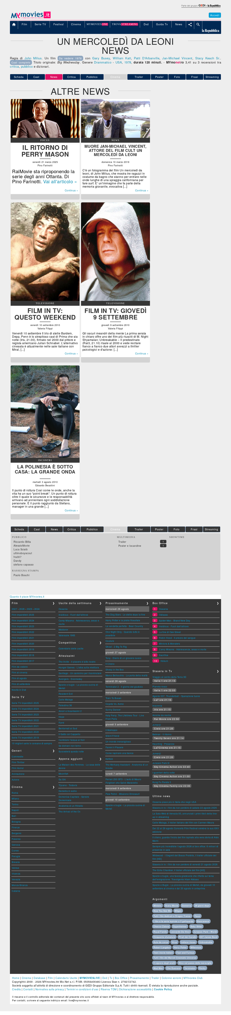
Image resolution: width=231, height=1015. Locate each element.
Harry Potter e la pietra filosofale (123, 620)
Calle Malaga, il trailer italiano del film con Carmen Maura (183, 822)
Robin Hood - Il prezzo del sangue (177, 637)
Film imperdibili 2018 (23, 655)
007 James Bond (208, 936)
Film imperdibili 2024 (23, 620)
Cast (36, 77)
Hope (61, 716)
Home (15, 978)
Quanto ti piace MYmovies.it (27, 596)
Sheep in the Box (115, 669)
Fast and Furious (185, 952)
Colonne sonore (171, 978)
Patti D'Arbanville (146, 58)
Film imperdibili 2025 (23, 614)
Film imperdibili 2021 (23, 637)
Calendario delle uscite (71, 648)
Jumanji (156, 724)
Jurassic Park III (160, 762)
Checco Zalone (161, 926)
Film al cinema (19, 672)
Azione (15, 779)
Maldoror (63, 629)
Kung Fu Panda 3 (161, 782)
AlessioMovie (22, 545)
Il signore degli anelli (164, 962)
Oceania (63, 608)
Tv (111, 978)
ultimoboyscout (23, 553)
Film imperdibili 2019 (23, 649)
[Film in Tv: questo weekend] (45, 300)
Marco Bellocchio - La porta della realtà (127, 675)
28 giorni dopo (202, 905)
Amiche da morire (161, 715)
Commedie (17, 756)
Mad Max (158, 968)
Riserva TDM (109, 989)
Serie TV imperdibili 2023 (25, 714)
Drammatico (102, 62)
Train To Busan (113, 698)
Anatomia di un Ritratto (71, 805)
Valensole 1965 (67, 635)
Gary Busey (101, 58)
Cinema (26, 978)
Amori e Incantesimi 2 (70, 711)
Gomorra (186, 905)
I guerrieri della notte (163, 772)
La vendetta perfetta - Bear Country (124, 626)
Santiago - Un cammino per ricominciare (80, 673)
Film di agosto (19, 678)
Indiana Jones (188, 942)
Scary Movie (171, 905)
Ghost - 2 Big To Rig (116, 646)
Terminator (189, 968)
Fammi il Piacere (114, 747)
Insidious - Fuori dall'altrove (73, 614)
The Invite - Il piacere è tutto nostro (77, 661)
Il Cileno (110, 663)
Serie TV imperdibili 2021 (25, 725)
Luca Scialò (21, 549)
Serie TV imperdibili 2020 (25, 731)
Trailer (139, 77)
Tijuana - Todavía (68, 785)
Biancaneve (203, 921)
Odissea (163, 614)
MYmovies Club (193, 978)
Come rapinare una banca (120, 753)
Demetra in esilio (68, 790)
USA (119, 62)
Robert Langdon (162, 947)
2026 (22, 608)
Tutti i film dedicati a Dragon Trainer (172, 916)
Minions (158, 905)
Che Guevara (173, 968)
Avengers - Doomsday (70, 678)
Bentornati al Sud (68, 728)
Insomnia (157, 705)
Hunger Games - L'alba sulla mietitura (79, 667)
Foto (177, 77)
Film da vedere (20, 666)
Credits (16, 989)
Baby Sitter (196, 926)
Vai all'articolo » (60, 181)
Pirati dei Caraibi (187, 936)
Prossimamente (139, 978)
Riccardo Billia (22, 541)
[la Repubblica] (200, 8)
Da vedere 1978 (70, 58)
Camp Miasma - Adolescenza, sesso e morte (182, 649)
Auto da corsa (161, 942)
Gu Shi (62, 779)
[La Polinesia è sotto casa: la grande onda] (45, 457)
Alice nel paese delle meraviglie (195, 962)
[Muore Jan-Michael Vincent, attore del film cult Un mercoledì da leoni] (115, 137)
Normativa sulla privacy (49, 989)
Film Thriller (18, 762)
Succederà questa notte (71, 751)
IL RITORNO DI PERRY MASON (45, 151)
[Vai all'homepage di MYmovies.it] (30, 18)
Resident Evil (66, 693)
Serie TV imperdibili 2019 (25, 737)
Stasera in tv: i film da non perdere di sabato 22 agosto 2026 (184, 807)
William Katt (122, 58)
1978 (127, 62)
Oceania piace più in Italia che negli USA (174, 801)
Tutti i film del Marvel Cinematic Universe (175, 957)
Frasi (194, 77)
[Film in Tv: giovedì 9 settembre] (115, 300)
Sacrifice (163, 655)
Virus (174, 942)
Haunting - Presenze (163, 743)
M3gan (178, 910)
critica (14, 66)
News (54, 529)
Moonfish (63, 773)
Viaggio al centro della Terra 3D (169, 676)
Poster (159, 77)
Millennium (196, 947)
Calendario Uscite (66, 978)
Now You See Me (162, 910)
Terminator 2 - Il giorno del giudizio (124, 686)
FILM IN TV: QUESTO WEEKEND (45, 314)
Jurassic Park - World (205, 931)
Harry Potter (180, 947)
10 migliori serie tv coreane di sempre (32, 743)
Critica (71, 77)
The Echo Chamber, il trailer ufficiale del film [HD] (178, 870)
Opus (197, 916)
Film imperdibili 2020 (23, 643)
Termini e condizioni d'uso (82, 989)
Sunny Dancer (113, 709)
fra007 (17, 557)
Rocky (202, 968)
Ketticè (109, 758)
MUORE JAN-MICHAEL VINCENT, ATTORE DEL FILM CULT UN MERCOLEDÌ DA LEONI (115, 150)
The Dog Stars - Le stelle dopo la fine (125, 614)
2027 (14, 608)
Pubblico (92, 77)
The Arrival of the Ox (69, 811)
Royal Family (160, 931)
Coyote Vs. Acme (115, 703)
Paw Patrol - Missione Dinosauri (123, 793)
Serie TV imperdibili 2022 (25, 720)
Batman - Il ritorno (162, 734)
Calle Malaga (66, 699)
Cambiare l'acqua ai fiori (72, 739)
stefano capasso (24, 564)
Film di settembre (21, 683)
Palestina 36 (65, 705)
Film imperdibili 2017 (23, 660)
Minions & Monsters (169, 643)
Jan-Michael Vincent (177, 58)
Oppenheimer (180, 926)
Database (39, 978)
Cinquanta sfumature (164, 936)
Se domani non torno (70, 745)
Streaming (212, 77)
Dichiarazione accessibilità (135, 989)
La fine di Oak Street (170, 631)
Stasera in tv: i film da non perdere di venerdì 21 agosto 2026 (185, 864)
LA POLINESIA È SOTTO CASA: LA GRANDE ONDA (45, 469)
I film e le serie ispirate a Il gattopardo (173, 921)
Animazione (18, 773)
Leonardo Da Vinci (180, 931)
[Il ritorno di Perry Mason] (45, 137)
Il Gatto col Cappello (69, 734)
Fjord (61, 722)
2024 (37, 608)
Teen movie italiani (163, 952)
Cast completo (20, 62)
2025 (29, 608)
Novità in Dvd (19, 689)
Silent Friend (112, 735)
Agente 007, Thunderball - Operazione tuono (176, 696)
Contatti (28, 989)
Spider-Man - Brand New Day (174, 620)
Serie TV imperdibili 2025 (25, 702)
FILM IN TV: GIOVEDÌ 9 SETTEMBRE (115, 313)
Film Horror (18, 768)
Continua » (71, 190)
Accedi (214, 15)
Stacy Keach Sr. (207, 58)
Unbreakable (205, 942)
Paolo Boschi (21, 575)
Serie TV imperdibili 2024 (25, 708)
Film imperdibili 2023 (23, 626)
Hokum (164, 660)
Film (50, 978)
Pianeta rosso (159, 686)
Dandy (17, 560)
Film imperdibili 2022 (23, 631)
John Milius (33, 58)
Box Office (121, 978)
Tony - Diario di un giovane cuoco (123, 657)
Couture (110, 640)
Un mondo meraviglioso (118, 741)
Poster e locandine (129, 545)
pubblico (27, 66)
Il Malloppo (111, 729)
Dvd (104, 978)
